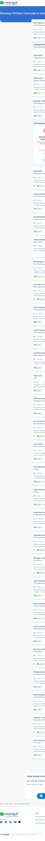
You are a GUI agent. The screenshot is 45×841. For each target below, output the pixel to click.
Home (1, 803)
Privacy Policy (39, 820)
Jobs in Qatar (9, 803)
